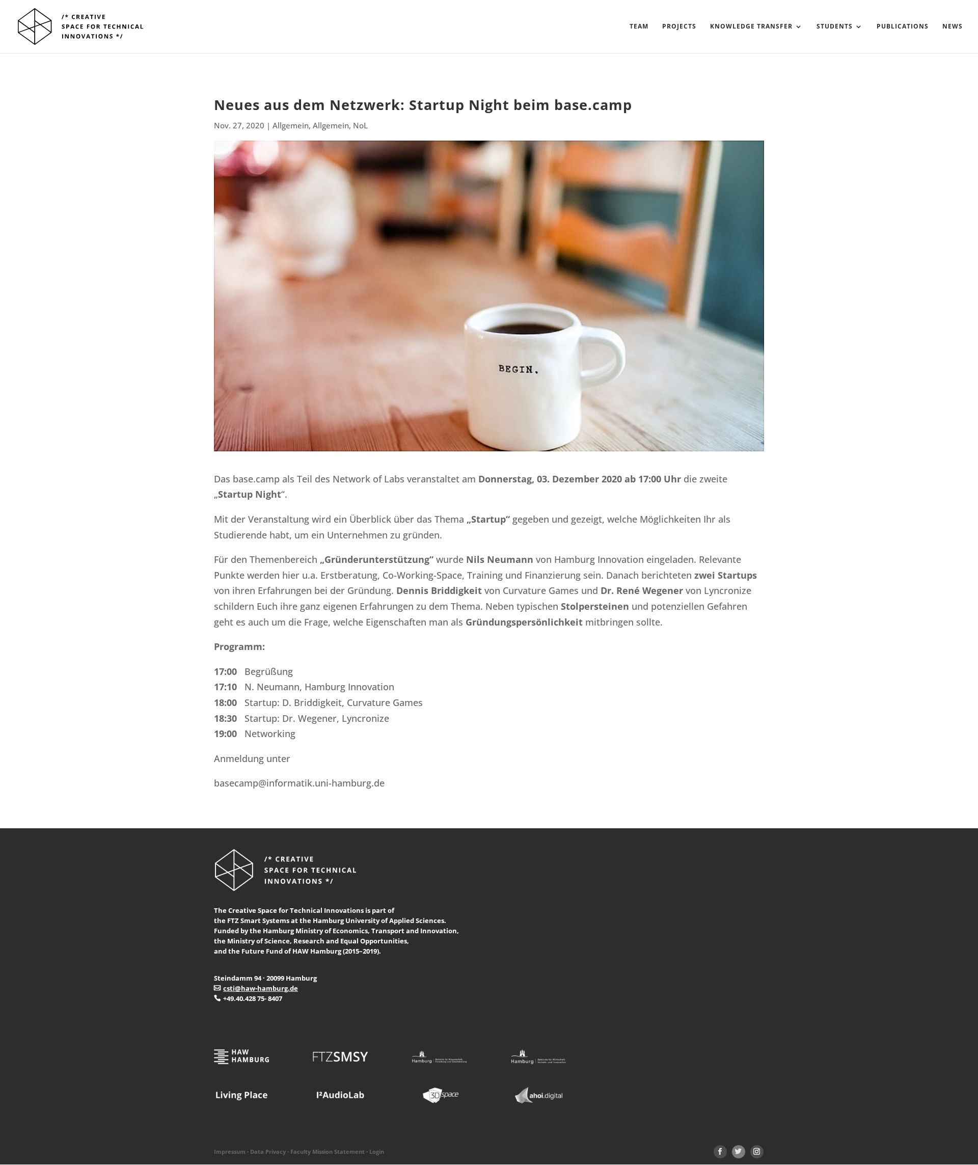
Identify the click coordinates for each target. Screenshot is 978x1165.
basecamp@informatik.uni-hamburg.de (299, 783)
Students (835, 27)
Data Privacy (268, 1151)
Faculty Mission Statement (327, 1151)
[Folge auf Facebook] (720, 1152)
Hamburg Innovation (599, 559)
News (952, 27)
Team (639, 27)
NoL (360, 125)
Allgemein (291, 125)
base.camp (256, 479)
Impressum (230, 1151)
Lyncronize (727, 590)
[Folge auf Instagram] (757, 1152)
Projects (679, 27)
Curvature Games (542, 590)
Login (376, 1151)
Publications (903, 27)
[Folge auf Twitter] (738, 1152)
